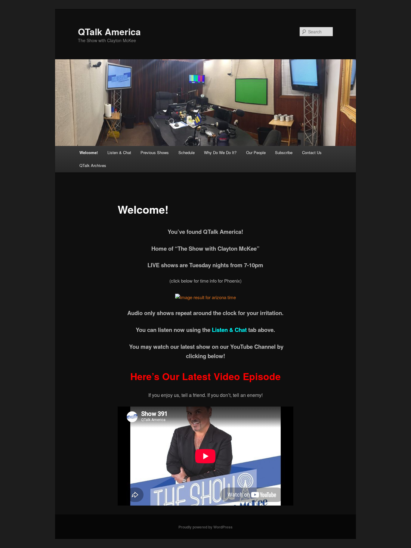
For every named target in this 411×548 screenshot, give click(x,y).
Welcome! (88, 152)
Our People (256, 152)
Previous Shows (155, 152)
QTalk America (109, 31)
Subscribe (283, 152)
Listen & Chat (119, 152)
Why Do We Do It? (220, 152)
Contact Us (312, 152)
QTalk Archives (92, 165)
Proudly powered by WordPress (205, 527)
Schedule (186, 152)
